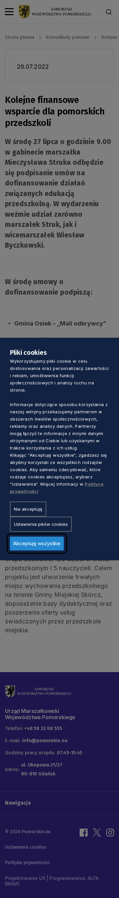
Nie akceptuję (28, 509)
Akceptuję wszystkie (36, 543)
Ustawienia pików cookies (41, 524)
